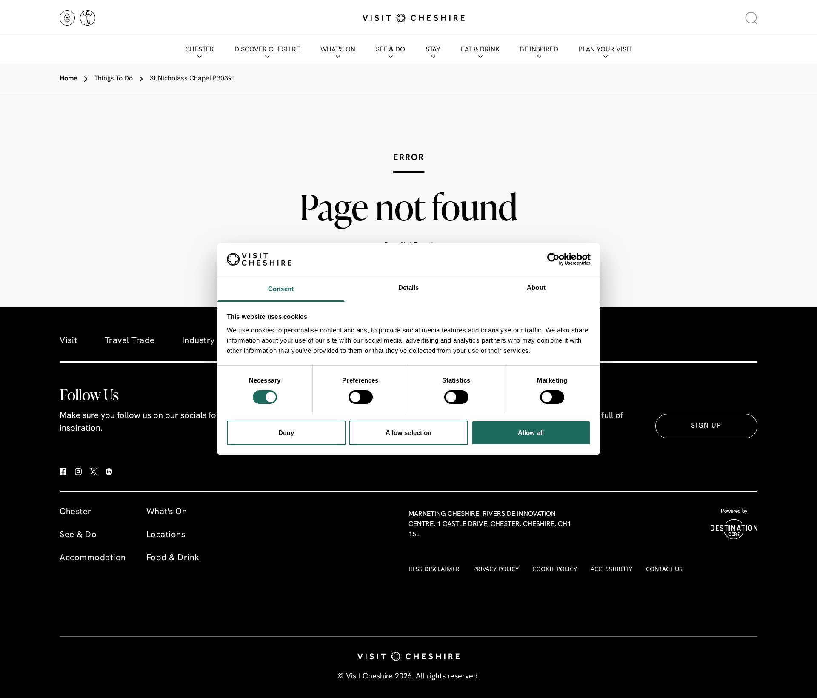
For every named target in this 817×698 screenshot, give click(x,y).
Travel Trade (130, 341)
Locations (166, 535)
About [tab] (536, 287)
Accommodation (93, 558)
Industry (198, 341)
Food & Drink (173, 558)
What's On (337, 49)
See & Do (390, 49)
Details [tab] (408, 287)
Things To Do (113, 78)
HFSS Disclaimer (434, 569)
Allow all (531, 432)
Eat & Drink (480, 49)
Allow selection (409, 432)
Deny (286, 432)
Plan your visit (605, 49)
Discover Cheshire (267, 49)
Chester (199, 49)
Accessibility (611, 569)
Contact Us (664, 569)
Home (68, 78)
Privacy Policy (496, 569)
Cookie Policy (554, 569)
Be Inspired (539, 49)
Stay (433, 49)
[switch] (361, 397)
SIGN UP (706, 426)
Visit (68, 341)
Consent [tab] (281, 288)
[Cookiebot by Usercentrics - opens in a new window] (553, 259)
